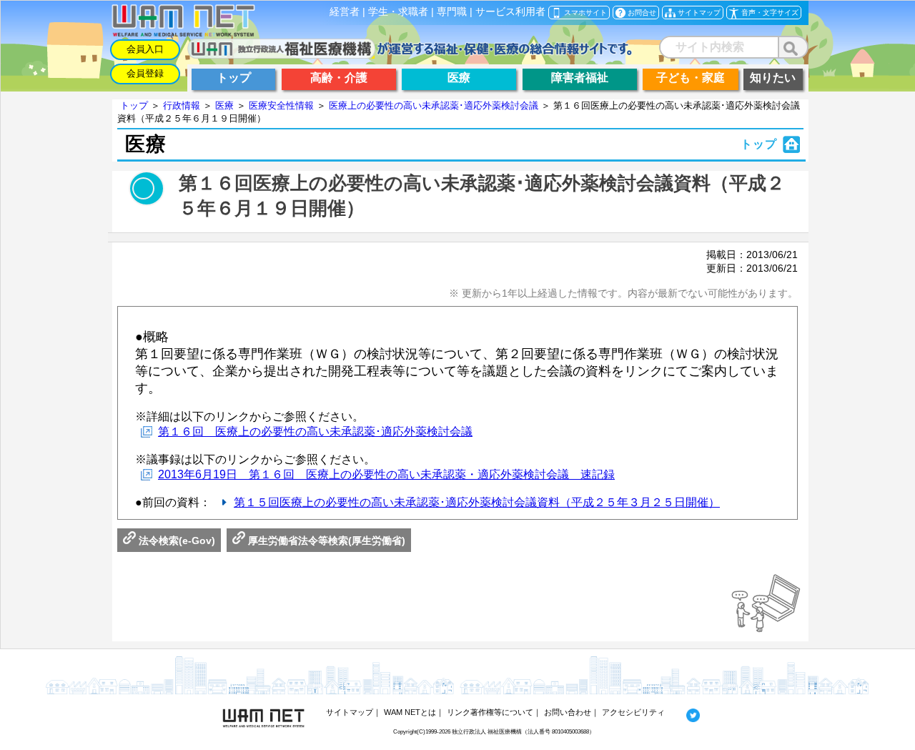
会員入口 (145, 49)
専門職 (452, 11)
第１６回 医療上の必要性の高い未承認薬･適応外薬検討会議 (315, 431)
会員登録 (145, 73)
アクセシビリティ (633, 712)
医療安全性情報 (281, 105)
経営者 (345, 11)
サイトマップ (349, 712)
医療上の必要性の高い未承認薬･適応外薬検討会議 (433, 105)
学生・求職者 (398, 11)
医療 (224, 105)
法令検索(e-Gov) (175, 540)
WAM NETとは (410, 712)
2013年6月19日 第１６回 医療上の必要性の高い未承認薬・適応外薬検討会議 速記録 (386, 474)
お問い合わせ (567, 712)
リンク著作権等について (490, 712)
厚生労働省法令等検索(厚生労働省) (325, 540)
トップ (134, 105)
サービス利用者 (510, 11)
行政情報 (181, 105)
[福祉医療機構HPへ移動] (410, 55)
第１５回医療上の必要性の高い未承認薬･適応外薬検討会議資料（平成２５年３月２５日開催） (477, 502)
